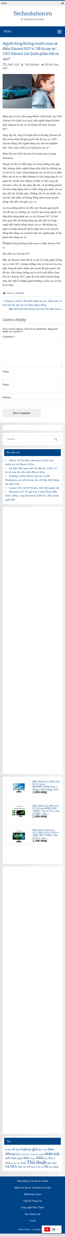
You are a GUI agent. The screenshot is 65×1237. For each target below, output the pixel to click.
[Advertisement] (32, 640)
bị (6, 1149)
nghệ (20, 1158)
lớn (24, 1154)
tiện (49, 1163)
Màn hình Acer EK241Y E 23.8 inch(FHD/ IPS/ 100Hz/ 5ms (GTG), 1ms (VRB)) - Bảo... (46, 809)
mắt (56, 1153)
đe (42, 1167)
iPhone (10, 1154)
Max (28, 1154)
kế (17, 1154)
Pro (51, 1158)
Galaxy (26, 1149)
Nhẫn (40, 1158)
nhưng (32, 1158)
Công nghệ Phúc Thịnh (32, 1207)
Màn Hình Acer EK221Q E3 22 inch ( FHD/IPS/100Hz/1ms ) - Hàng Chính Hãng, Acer (46, 785)
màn (49, 1153)
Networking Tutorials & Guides (32, 1181)
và (24, 1166)
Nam (14, 1158)
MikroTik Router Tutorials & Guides (32, 1188)
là (21, 1154)
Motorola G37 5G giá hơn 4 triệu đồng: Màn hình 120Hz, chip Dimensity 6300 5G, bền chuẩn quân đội (32, 495)
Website (7, 397)
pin (46, 1158)
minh (41, 1154)
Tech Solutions (32, 64)
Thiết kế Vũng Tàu (32, 1201)
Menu (4, 3)
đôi (46, 1166)
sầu (15, 1163)
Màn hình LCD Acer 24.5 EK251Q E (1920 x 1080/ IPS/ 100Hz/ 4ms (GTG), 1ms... (46, 833)
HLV (40, 1149)
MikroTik (34, 1154)
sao (12, 1163)
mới (7, 1158)
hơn (51, 1149)
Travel (32, 1221)
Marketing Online (32, 1194)
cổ (13, 1149)
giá (34, 1149)
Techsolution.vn (32, 13)
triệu (54, 1163)
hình (45, 1149)
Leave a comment (15, 293)
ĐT (39, 1167)
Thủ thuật (36, 1162)
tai (18, 1163)
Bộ (9, 1149)
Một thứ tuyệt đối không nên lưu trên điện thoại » (35, 308)
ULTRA (11, 1166)
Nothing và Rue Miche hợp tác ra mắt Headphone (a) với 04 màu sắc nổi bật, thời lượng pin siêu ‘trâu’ (32, 479)
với (28, 1166)
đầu (50, 1167)
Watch (34, 1167)
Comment (9, 336)
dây (18, 1149)
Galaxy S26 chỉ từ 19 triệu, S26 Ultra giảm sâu (34, 487)
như (26, 1158)
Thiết (23, 1163)
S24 (7, 1163)
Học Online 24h (32, 1214)
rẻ (54, 1158)
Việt (20, 1166)
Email (6, 384)
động (56, 1166)
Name (6, 371)
